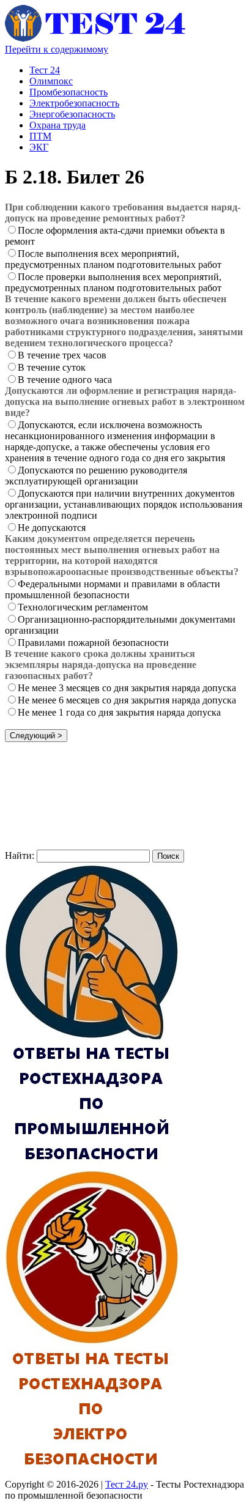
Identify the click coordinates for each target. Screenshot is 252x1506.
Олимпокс (51, 81)
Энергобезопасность (72, 114)
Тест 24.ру (126, 1484)
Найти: (19, 855)
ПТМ (40, 136)
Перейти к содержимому (56, 49)
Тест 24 (44, 70)
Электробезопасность (74, 103)
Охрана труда (57, 125)
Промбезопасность (68, 92)
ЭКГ (38, 147)
